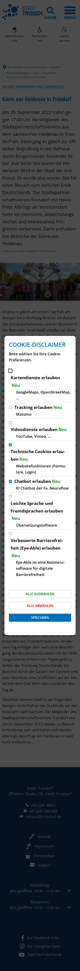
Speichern (40, 617)
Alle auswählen (40, 594)
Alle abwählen (40, 605)
